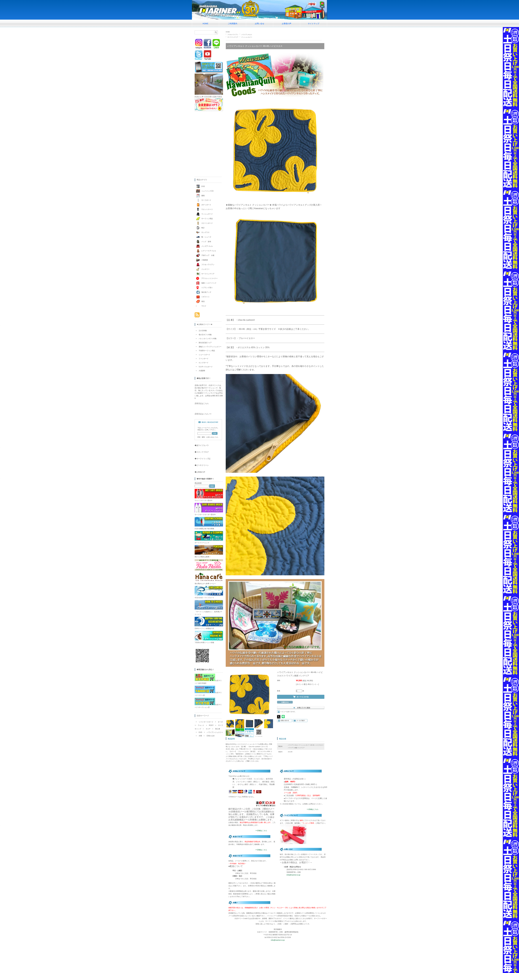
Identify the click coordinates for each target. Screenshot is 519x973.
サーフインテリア (232, 37)
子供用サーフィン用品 (207, 351)
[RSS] (197, 316)
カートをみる (284, 18)
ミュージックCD (207, 191)
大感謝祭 (202, 371)
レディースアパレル (208, 251)
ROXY (211, 725)
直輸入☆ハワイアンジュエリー (210, 347)
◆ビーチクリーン (202, 465)
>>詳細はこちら (261, 831)
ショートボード (204, 355)
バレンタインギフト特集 (208, 339)
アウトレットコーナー (209, 278)
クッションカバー (246, 37)
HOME (205, 24)
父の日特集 (203, 331)
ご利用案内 (232, 24)
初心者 (217, 729)
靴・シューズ (206, 237)
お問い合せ (259, 24)
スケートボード (207, 223)
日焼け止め (211, 736)
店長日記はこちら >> (203, 414)
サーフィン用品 (207, 219)
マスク (203, 306)
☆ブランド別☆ (207, 288)
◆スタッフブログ (202, 452)
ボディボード (206, 205)
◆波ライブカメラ (202, 445)
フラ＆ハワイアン (232, 34)
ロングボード (203, 363)
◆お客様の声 (200, 472)
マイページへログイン (268, 18)
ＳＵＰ (208, 729)
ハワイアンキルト (246, 34)
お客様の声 (286, 24)
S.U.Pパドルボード (206, 367)
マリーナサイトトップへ (248, 18)
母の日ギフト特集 (205, 335)
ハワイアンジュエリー (215, 732)
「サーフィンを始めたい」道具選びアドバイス (208, 613)
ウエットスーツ (207, 209)
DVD (203, 186)
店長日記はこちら (202, 403)
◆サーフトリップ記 (202, 459)
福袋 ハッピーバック (208, 283)
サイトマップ (313, 24)
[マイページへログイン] (209, 110)
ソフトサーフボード (206, 722)
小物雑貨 (204, 260)
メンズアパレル (207, 246)
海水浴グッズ (206, 292)
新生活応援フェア (205, 343)
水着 (200, 736)
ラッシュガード (207, 214)
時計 (203, 228)
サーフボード (206, 200)
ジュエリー (205, 269)
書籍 (203, 196)
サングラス (205, 232)
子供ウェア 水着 (207, 255)
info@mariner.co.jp (293, 875)
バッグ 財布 (206, 242)
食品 (203, 301)
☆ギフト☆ (205, 297)
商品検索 (198, 483)
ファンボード (203, 359)
